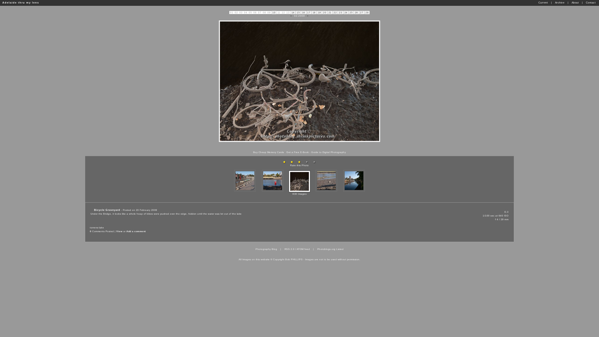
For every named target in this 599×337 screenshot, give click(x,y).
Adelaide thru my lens (20, 2)
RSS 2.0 (290, 249)
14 (293, 12)
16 (303, 12)
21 (330, 12)
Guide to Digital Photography (328, 152)
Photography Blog (266, 249)
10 (273, 12)
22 (335, 12)
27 (361, 12)
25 (351, 12)
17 (308, 12)
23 (340, 12)
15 (298, 12)
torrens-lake (97, 227)
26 (356, 12)
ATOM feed (303, 249)
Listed (339, 249)
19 (319, 12)
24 (345, 12)
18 (314, 12)
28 (367, 12)
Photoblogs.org (326, 249)
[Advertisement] (299, 146)
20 (324, 12)
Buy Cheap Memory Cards (268, 152)
